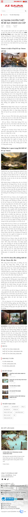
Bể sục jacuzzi (7, 415)
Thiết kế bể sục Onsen (6, 106)
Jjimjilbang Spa (15, 406)
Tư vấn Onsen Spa (14, 14)
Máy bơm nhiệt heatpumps (9, 507)
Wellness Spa (7, 409)
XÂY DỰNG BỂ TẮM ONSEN (15, 391)
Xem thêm (6, 464)
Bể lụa (23, 406)
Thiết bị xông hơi (6, 503)
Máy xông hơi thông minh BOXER (11, 508)
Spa (14, 415)
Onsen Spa (8, 26)
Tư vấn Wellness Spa (8, 366)
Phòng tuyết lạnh (8, 412)
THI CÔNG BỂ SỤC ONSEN (14, 385)
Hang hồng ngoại (19, 412)
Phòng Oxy (15, 409)
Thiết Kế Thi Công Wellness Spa (12, 353)
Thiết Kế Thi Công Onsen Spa (10, 349)
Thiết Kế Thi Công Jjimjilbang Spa (12, 351)
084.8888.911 (18, 1)
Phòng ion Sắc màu (8, 418)
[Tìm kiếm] (25, 11)
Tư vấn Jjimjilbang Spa (9, 363)
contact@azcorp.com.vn (7, 476)
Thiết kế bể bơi (6, 505)
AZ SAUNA (13, 511)
